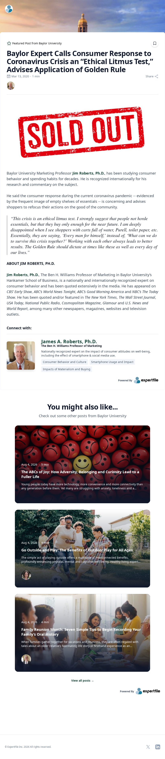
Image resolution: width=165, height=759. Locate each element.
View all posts (82, 680)
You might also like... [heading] (82, 407)
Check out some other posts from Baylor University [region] (82, 415)
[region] (82, 208)
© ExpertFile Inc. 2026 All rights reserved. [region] (28, 747)
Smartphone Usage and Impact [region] (112, 362)
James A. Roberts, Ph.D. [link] (69, 341)
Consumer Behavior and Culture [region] (64, 362)
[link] (11, 86)
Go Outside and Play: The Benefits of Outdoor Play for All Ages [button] (77, 550)
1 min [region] (36, 76)
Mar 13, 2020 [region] (20, 76)
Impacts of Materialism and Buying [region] (66, 369)
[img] (11, 86)
